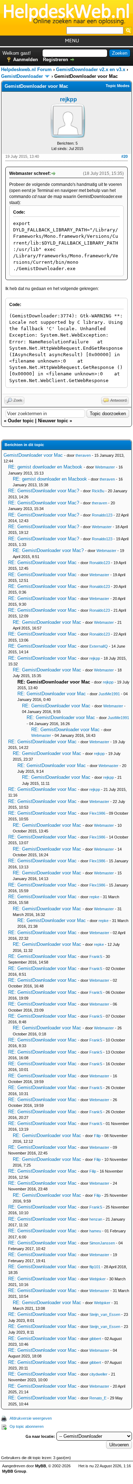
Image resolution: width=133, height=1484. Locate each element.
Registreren (55, 59)
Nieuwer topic (53, 420)
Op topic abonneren (27, 1426)
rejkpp (68, 99)
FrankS (95, 956)
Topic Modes (117, 86)
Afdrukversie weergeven (31, 1418)
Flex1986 (97, 813)
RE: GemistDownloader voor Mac (42, 562)
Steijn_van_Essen (104, 1314)
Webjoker (97, 1279)
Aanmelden (25, 59)
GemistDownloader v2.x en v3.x (90, 69)
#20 (124, 156)
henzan (95, 1219)
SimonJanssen (102, 1243)
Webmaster (105, 467)
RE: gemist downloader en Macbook (45, 467)
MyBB (40, 1466)
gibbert (95, 1338)
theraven (83, 455)
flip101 (94, 1267)
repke (94, 897)
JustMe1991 (109, 694)
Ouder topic (21, 420)
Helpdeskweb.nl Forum (26, 69)
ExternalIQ (98, 646)
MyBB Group (14, 1471)
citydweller (98, 1374)
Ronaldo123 (102, 515)
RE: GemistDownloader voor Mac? (43, 490)
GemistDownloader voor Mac (33, 455)
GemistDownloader (22, 76)
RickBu (98, 491)
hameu (95, 1231)
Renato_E (97, 1398)
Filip (97, 1136)
